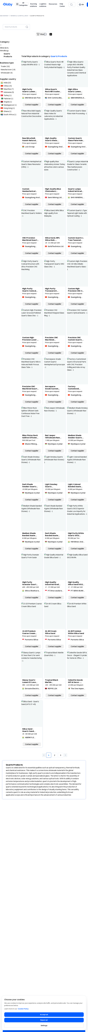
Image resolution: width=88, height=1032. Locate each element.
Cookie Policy (23, 1009)
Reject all (44, 1020)
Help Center (62, 5)
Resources (53, 4)
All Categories (23, 4)
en (83, 5)
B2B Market (4, 15)
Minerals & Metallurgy (19, 15)
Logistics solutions (42, 5)
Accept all (44, 1015)
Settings (44, 1025)
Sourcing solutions (33, 5)
